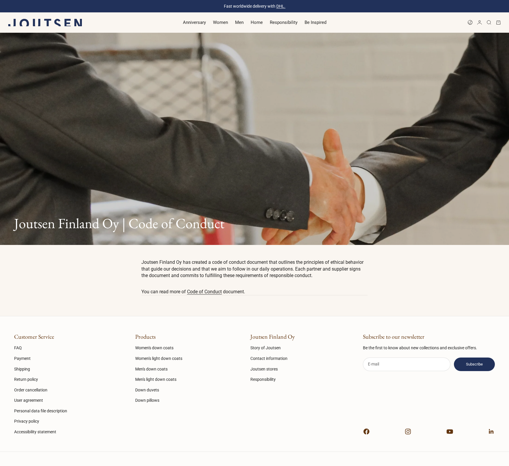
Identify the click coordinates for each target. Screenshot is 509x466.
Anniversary (194, 22)
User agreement (28, 400)
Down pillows (147, 400)
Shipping (22, 369)
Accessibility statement (35, 431)
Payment (22, 358)
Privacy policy (26, 421)
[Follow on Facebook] (366, 431)
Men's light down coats (155, 379)
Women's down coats (154, 347)
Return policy (26, 379)
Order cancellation (30, 390)
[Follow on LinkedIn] (491, 431)
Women (220, 22)
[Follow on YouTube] (449, 431)
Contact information (268, 358)
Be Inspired (315, 22)
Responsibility (284, 22)
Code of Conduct (204, 291)
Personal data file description (40, 411)
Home (257, 22)
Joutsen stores (264, 369)
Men (239, 22)
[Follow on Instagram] (408, 431)
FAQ (18, 347)
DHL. (280, 6)
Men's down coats (151, 369)
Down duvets (147, 390)
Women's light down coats (158, 358)
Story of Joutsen (265, 347)
